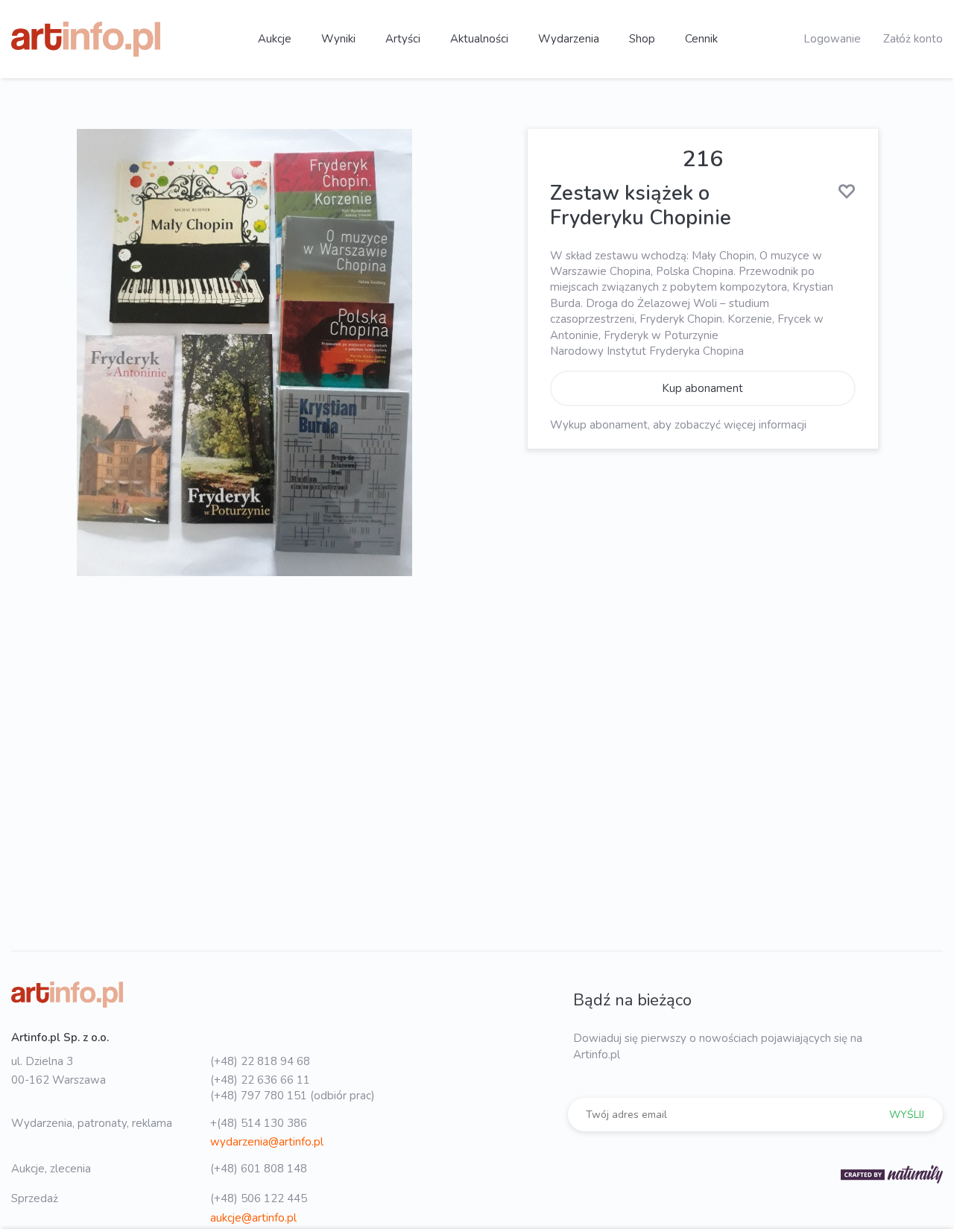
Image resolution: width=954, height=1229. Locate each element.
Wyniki (338, 38)
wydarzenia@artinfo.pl (266, 1141)
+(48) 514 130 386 (258, 1123)
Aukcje (274, 38)
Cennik (701, 38)
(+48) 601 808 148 (258, 1168)
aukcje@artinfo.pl (253, 1217)
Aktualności (479, 38)
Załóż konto (913, 38)
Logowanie (832, 38)
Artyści (402, 38)
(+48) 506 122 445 (258, 1198)
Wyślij (906, 1115)
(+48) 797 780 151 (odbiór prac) (292, 1095)
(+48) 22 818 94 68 (260, 1061)
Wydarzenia (568, 38)
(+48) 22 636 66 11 (260, 1079)
